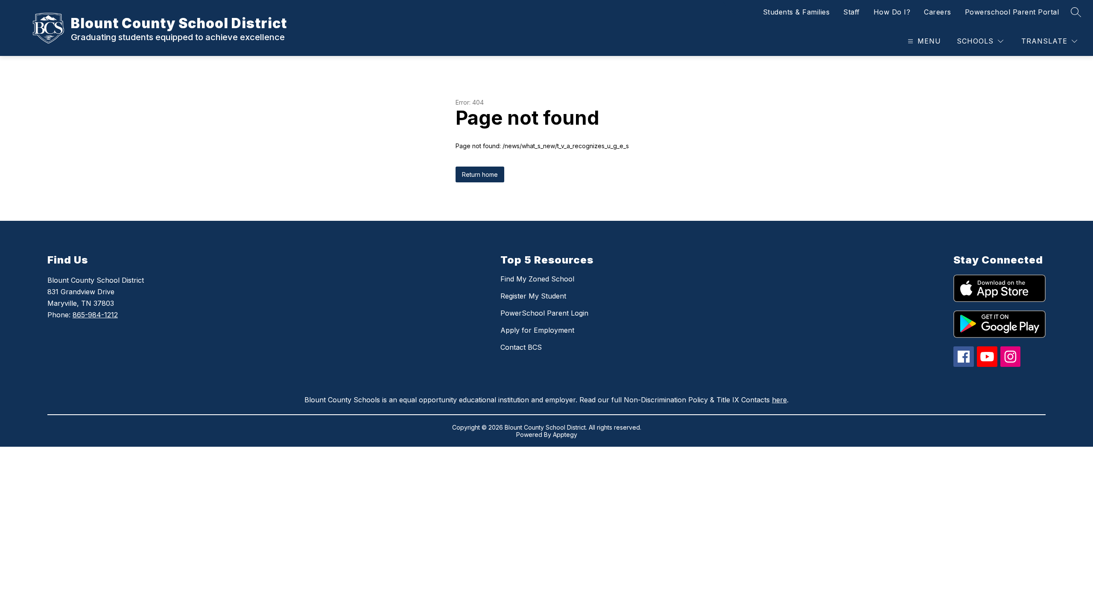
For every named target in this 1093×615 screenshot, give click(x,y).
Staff (851, 12)
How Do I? (892, 12)
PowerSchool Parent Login (544, 313)
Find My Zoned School (537, 279)
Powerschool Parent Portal (1012, 12)
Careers (937, 12)
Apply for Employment (537, 330)
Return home (480, 174)
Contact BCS (521, 347)
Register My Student (533, 296)
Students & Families (796, 12)
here (779, 399)
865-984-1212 (95, 314)
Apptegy (565, 434)
